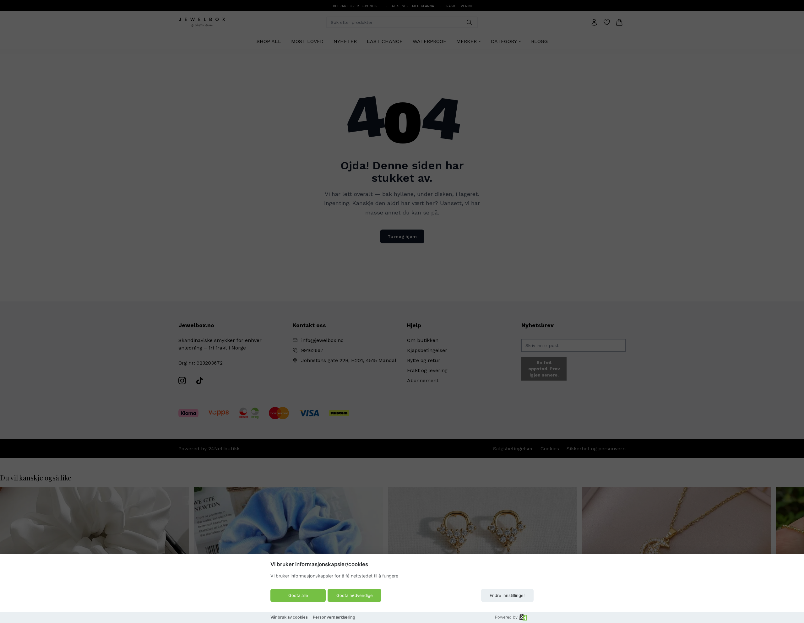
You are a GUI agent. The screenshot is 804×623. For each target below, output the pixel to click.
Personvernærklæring (334, 617)
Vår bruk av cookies (289, 617)
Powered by (506, 617)
